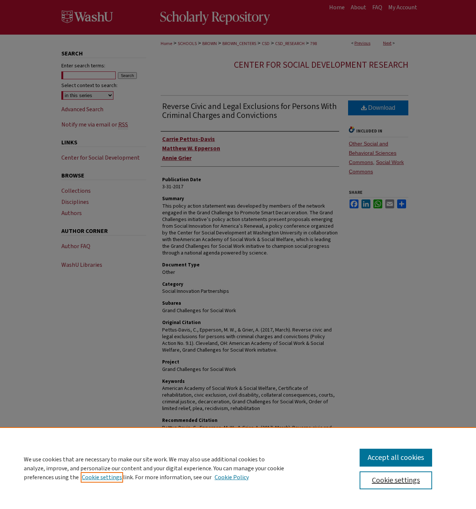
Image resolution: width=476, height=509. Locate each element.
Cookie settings (102, 477)
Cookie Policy (232, 477)
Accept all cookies (396, 457)
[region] (238, 468)
